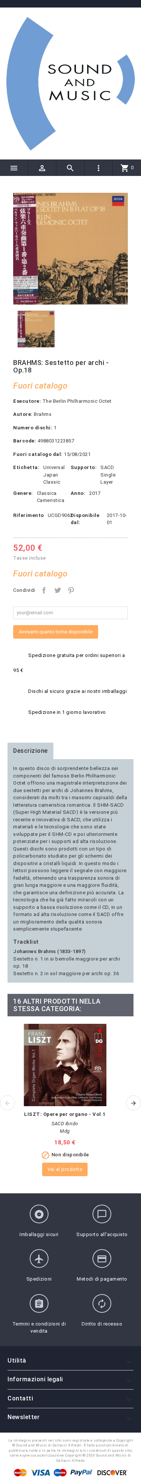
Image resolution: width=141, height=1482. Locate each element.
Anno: (78, 493)
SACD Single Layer (107, 475)
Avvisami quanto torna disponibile (55, 632)
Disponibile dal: (85, 519)
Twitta (57, 590)
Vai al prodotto (65, 1169)
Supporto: (84, 467)
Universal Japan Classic (54, 475)
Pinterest (71, 590)
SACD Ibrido (65, 1123)
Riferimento (28, 515)
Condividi (44, 590)
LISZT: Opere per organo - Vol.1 (65, 1114)
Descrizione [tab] (30, 750)
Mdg (65, 1131)
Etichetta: (26, 467)
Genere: (23, 493)
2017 (94, 493)
